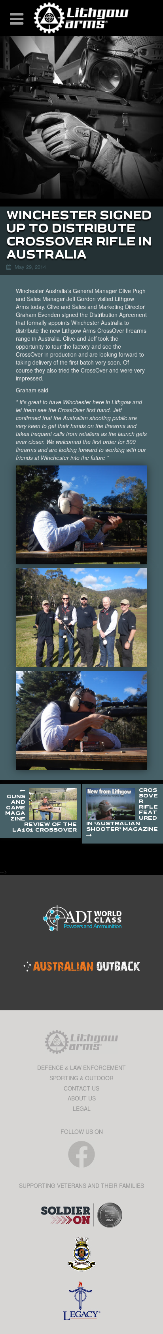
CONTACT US (81, 1088)
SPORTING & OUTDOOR (81, 1078)
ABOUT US (82, 1098)
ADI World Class (81, 919)
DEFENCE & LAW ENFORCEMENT (81, 1067)
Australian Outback (81, 967)
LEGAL (82, 1108)
